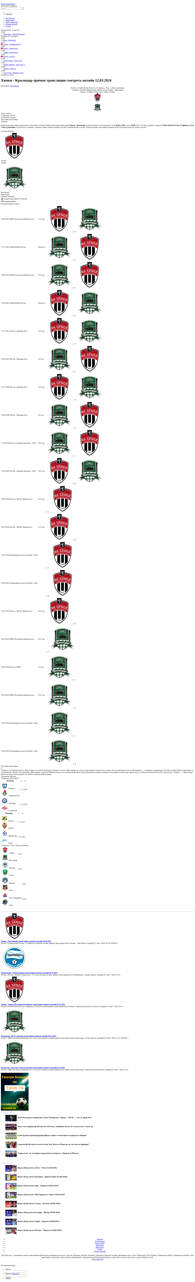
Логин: (8, 1269)
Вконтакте (100, 1247)
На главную (10, 18)
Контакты (100, 1245)
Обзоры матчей (11, 24)
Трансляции (10, 20)
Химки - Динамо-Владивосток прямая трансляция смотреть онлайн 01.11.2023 (33, 1004)
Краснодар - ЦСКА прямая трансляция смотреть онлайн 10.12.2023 (28, 1036)
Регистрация (6, 4)
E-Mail (99, 1249)
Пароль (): (12, 1274)
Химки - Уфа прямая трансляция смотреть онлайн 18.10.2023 (26, 941)
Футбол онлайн (100, 1251)
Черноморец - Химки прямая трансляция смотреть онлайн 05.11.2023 (29, 973)
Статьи (8, 26)
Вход (13, 4)
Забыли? (15, 1274)
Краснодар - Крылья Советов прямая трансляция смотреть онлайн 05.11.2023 (33, 1068)
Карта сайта (99, 1243)
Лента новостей (11, 22)
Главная (100, 1239)
